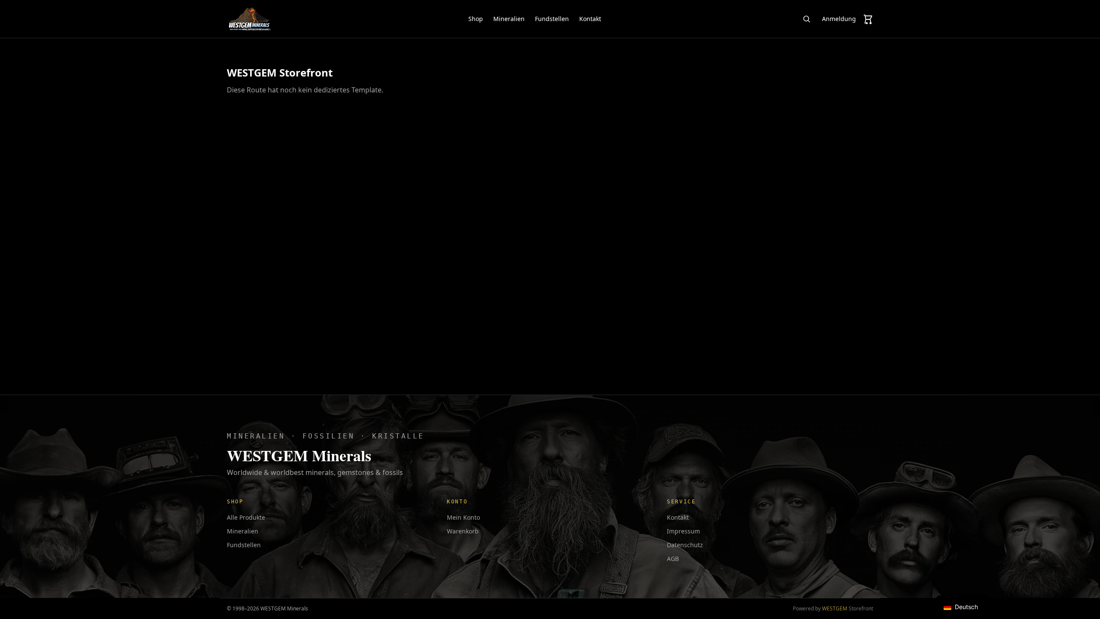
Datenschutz (685, 545)
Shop (475, 19)
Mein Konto (463, 517)
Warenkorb (463, 531)
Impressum (683, 531)
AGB (673, 559)
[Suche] (806, 19)
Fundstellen (552, 19)
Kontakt (590, 19)
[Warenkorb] (868, 19)
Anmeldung (839, 19)
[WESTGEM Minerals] (249, 19)
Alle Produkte (246, 517)
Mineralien (509, 19)
